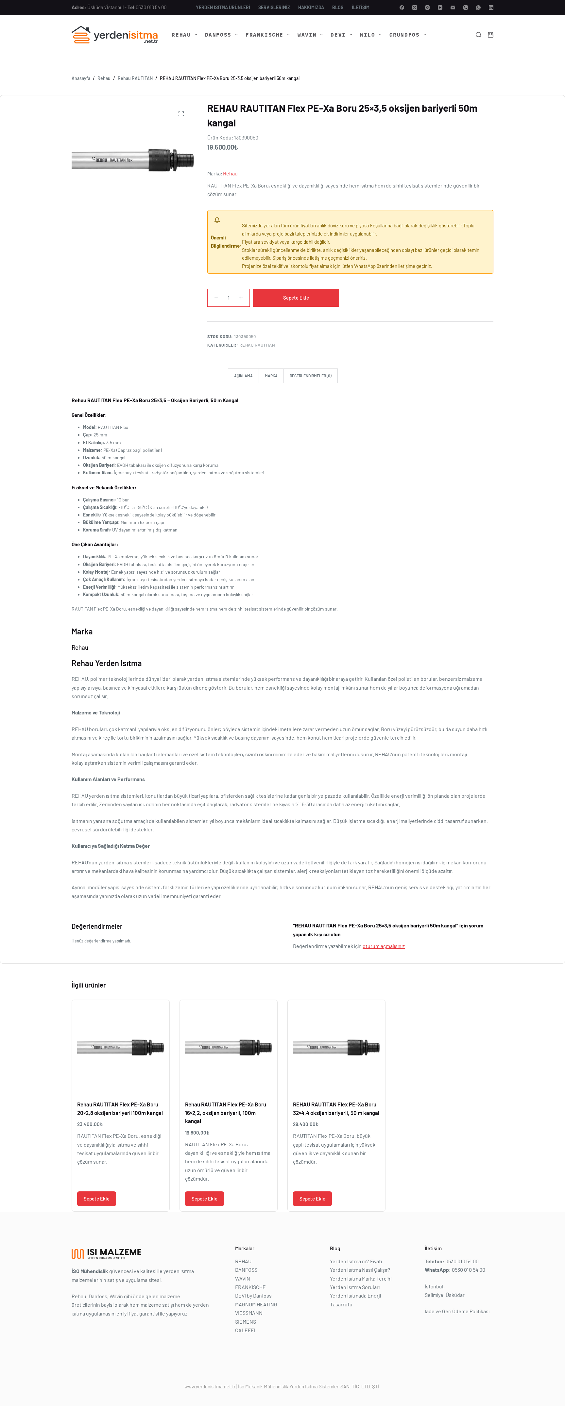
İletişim (360, 7)
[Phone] (465, 7)
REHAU (181, 34)
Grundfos (404, 34)
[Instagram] (427, 7)
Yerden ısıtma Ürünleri (223, 7)
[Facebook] (402, 7)
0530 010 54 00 (151, 7)
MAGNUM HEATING (256, 1304)
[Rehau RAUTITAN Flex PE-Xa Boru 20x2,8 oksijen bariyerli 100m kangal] (120, 1048)
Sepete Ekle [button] (97, 1199)
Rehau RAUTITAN (257, 345)
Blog (338, 7)
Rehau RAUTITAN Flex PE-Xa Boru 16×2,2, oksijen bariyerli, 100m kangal (225, 1112)
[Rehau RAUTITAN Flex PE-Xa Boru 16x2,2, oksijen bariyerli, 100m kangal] (228, 1048)
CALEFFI (245, 1330)
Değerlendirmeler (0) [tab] (311, 375)
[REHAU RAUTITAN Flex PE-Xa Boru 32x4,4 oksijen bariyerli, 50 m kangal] (336, 1048)
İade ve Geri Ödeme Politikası (457, 1311)
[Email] (453, 7)
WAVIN (307, 34)
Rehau (230, 173)
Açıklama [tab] (243, 375)
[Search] (478, 35)
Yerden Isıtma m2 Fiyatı (356, 1261)
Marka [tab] (271, 375)
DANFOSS (218, 34)
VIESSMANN (249, 1313)
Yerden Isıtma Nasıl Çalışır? (360, 1270)
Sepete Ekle (296, 298)
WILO (367, 34)
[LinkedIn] (491, 7)
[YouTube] (440, 7)
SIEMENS (245, 1321)
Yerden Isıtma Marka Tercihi (360, 1278)
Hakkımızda (311, 7)
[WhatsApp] (478, 7)
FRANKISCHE (264, 34)
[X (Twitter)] (414, 7)
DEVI (338, 34)
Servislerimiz (274, 7)
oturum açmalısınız (384, 946)
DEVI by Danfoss (253, 1295)
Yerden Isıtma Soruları (355, 1287)
